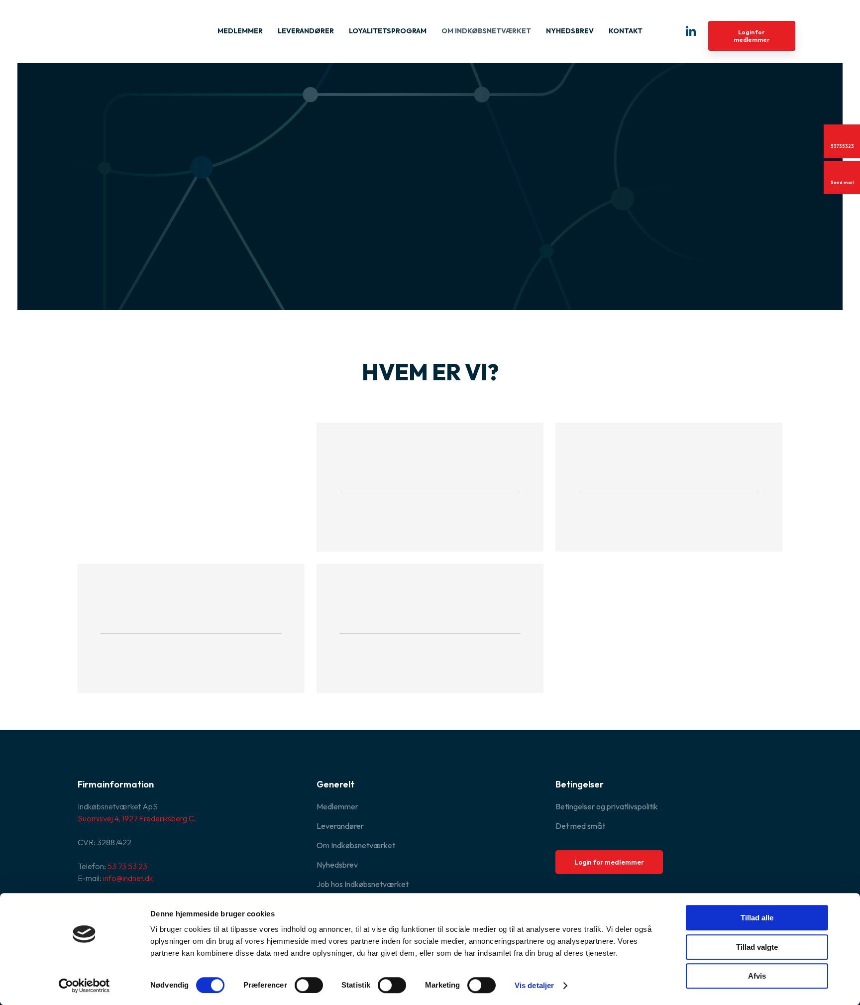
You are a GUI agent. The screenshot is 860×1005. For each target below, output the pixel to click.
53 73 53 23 (127, 866)
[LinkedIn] (691, 31)
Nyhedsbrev (570, 30)
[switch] (309, 985)
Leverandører (306, 30)
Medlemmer (240, 30)
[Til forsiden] (127, 27)
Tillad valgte (757, 947)
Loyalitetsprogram (388, 30)
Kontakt (626, 30)
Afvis (757, 976)
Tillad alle (757, 917)
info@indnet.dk (128, 878)
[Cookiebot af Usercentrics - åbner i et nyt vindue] (84, 985)
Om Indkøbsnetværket (486, 30)
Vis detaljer (534, 985)
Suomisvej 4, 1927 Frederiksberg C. (137, 818)
